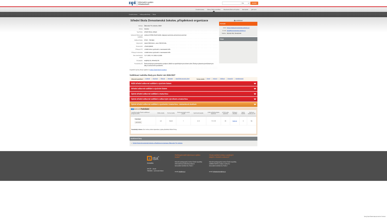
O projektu (150, 163)
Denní (208, 78)
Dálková (222, 78)
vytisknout (239, 20)
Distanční (230, 78)
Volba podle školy (145, 14)
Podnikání (145, 109)
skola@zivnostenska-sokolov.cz (236, 30)
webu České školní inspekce (158, 70)
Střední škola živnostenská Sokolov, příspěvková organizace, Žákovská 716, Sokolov (158, 143)
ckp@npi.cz (182, 171)
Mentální (170, 78)
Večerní (215, 78)
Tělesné (163, 78)
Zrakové (147, 78)
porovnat (138, 122)
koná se (235, 121)
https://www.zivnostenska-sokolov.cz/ (238, 28)
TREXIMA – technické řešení (155, 171)
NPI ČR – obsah (151, 169)
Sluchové (155, 78)
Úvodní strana (200, 9)
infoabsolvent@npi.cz (219, 171)
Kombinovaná (239, 78)
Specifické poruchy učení (182, 78)
